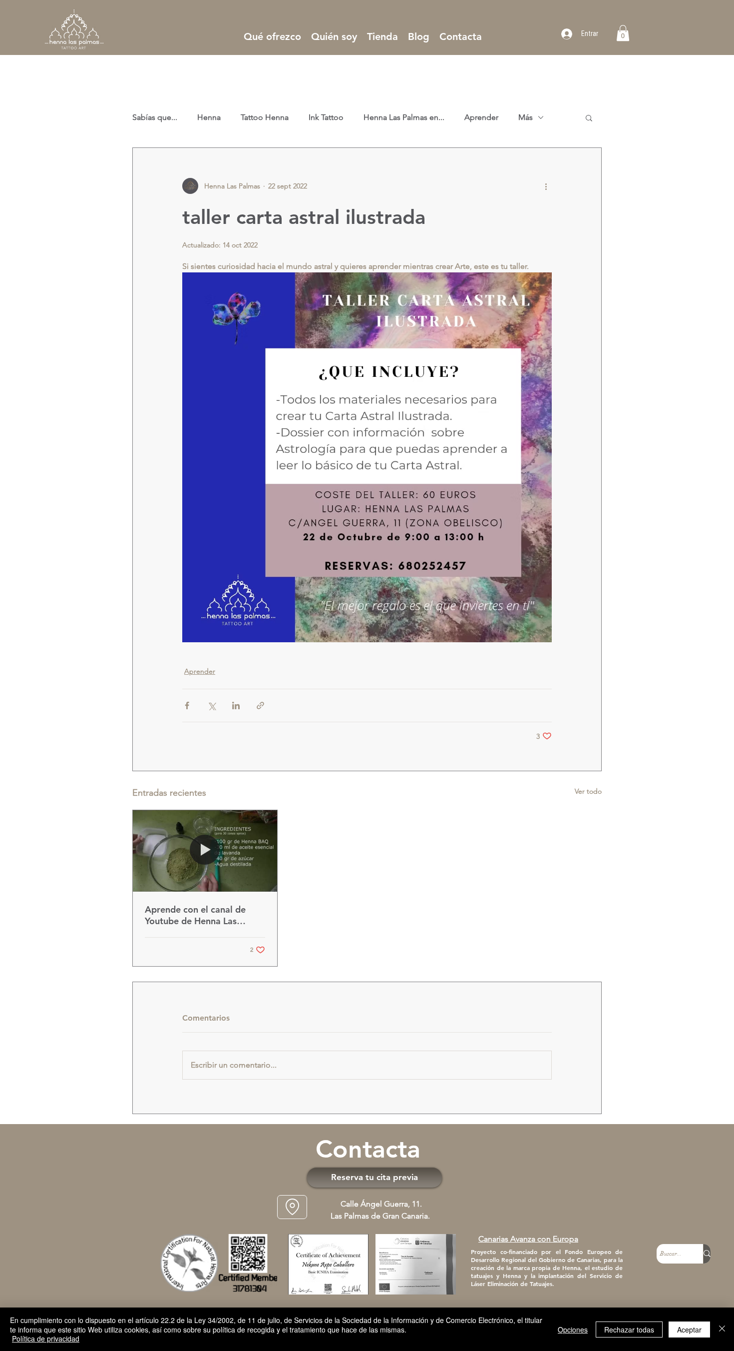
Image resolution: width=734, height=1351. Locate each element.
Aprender (481, 117)
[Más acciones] (546, 186)
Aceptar (689, 1330)
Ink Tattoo (326, 117)
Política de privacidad (45, 1339)
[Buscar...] (707, 1254)
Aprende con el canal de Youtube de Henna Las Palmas (195, 915)
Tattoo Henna (265, 117)
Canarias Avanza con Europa (528, 1239)
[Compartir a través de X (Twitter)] (211, 705)
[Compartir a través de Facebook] (187, 705)
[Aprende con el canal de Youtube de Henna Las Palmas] (205, 850)
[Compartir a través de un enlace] (260, 705)
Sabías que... (154, 117)
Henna (209, 117)
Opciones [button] (573, 1330)
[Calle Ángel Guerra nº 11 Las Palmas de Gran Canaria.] (292, 1207)
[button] (623, 33)
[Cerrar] (722, 1329)
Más (525, 117)
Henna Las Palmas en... (404, 117)
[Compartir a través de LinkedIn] (236, 705)
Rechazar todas (629, 1330)
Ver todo (588, 791)
